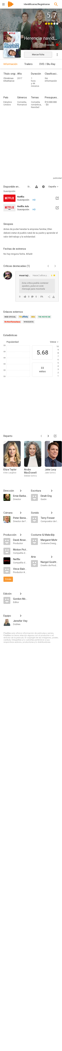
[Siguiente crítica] (55, 266)
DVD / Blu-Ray (47, 64)
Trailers (28, 64)
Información (10, 64)
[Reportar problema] (36, 186)
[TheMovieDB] (44, 319)
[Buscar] (56, 4)
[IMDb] (33, 319)
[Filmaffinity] (24, 319)
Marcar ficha (38, 54)
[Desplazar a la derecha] (48, 436)
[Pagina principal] (11, 6)
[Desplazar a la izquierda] (41, 436)
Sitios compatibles (29, 186)
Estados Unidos (7, 103)
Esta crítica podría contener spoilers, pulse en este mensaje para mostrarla (35, 286)
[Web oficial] (10, 319)
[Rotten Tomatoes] (13, 323)
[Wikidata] (29, 323)
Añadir (29, 254)
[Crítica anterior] (48, 266)
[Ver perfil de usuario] (8, 275)
